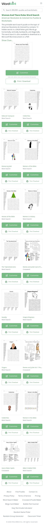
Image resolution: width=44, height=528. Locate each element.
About (9, 492)
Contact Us (33, 492)
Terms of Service (24, 496)
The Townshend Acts (9, 267)
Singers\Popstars (28, 317)
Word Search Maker (10, 500)
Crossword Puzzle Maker (31, 500)
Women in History (29, 216)
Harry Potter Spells (8, 468)
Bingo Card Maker (12, 504)
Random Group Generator (13, 516)
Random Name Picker (22, 512)
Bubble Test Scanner (31, 504)
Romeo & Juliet (7, 166)
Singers (4, 367)
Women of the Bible (29, 166)
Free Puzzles (20, 492)
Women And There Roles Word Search (20, 15)
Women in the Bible (29, 418)
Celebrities (26, 116)
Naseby (4, 317)
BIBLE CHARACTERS (29, 468)
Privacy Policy (9, 496)
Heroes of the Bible (8, 216)
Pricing (37, 496)
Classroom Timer (34, 516)
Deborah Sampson (8, 116)
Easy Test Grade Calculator (22, 508)
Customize (23, 73)
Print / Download (23, 81)
